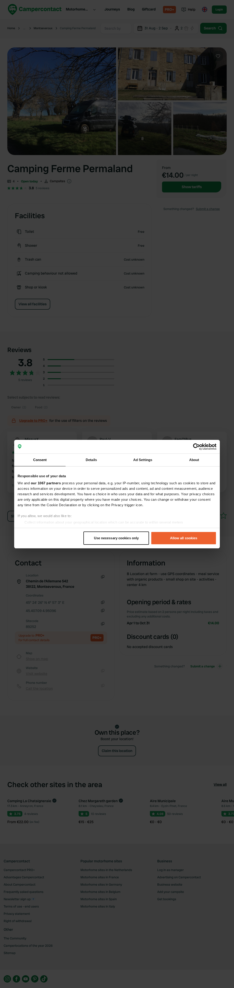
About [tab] (194, 460)
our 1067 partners (46, 483)
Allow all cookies (183, 538)
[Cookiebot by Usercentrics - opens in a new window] (196, 446)
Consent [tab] (40, 460)
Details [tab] (91, 460)
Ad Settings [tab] (142, 460)
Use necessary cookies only (116, 538)
